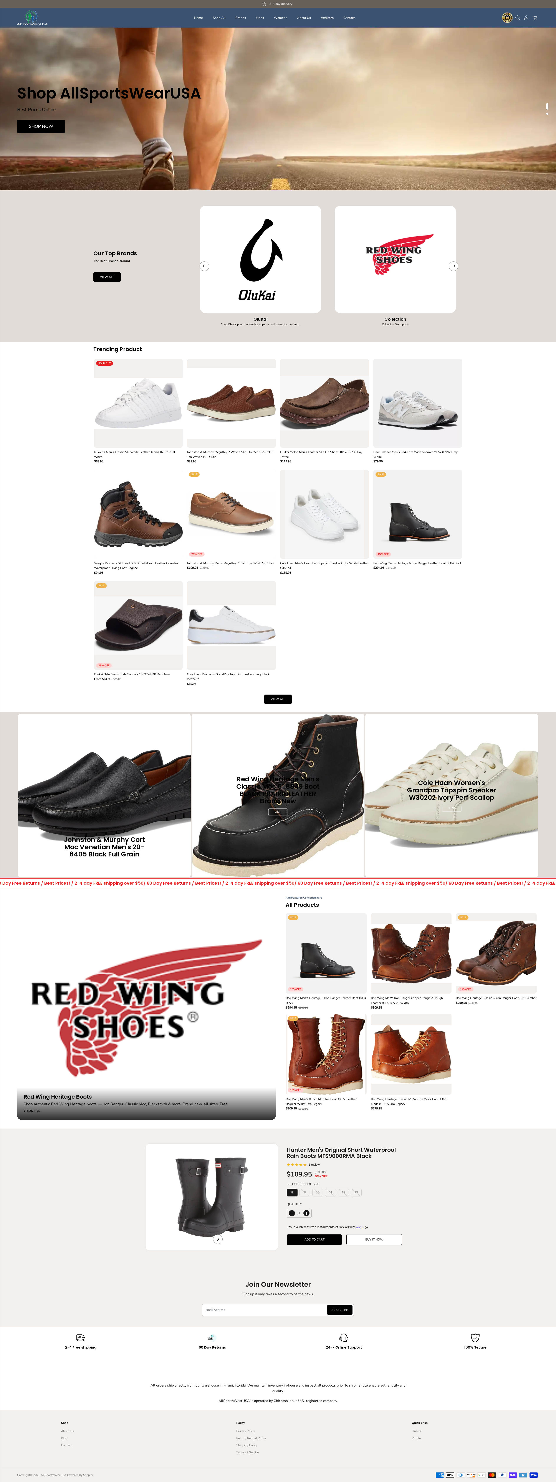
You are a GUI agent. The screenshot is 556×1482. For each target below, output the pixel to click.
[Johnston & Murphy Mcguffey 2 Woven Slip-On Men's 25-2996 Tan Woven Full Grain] (231, 403)
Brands (240, 17)
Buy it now (374, 1239)
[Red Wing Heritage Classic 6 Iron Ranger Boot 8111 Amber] (496, 953)
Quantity (294, 1204)
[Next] (453, 266)
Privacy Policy (245, 1431)
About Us (304, 17)
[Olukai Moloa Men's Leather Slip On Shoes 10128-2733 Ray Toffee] (324, 403)
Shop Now (41, 126)
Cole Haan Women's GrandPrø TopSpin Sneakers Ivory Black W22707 (228, 676)
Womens (280, 17)
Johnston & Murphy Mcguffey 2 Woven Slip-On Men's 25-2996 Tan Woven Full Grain (230, 454)
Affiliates (327, 17)
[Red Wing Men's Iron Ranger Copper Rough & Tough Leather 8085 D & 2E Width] (411, 953)
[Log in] (526, 17)
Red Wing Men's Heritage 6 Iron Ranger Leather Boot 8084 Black (417, 563)
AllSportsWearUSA (53, 1475)
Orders (416, 1431)
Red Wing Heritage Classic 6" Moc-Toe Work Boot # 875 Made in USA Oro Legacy (409, 1101)
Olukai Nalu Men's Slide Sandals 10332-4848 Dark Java (132, 674)
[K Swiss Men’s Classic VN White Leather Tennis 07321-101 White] (138, 403)
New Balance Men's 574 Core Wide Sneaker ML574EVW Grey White (415, 454)
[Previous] (204, 266)
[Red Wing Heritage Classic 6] (411, 1054)
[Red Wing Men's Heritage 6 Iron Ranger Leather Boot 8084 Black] (417, 514)
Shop (104, 865)
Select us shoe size (303, 1184)
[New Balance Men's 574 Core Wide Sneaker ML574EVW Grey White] (417, 403)
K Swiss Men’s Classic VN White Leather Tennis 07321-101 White (134, 454)
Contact (349, 17)
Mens (260, 17)
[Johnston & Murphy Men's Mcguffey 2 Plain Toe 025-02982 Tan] (231, 514)
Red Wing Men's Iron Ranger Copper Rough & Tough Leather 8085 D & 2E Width (407, 1000)
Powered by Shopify (80, 1475)
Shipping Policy (246, 1445)
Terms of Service (247, 1452)
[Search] (517, 17)
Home (198, 17)
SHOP (278, 811)
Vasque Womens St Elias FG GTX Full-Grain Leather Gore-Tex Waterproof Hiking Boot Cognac (136, 565)
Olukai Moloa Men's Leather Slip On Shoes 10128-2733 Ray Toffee (321, 454)
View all (278, 699)
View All (107, 277)
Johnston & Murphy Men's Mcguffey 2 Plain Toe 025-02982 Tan (230, 563)
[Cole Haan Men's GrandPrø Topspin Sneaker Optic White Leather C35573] (324, 514)
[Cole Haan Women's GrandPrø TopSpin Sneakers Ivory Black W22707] (231, 625)
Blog (64, 1438)
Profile (416, 1438)
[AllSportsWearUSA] (32, 18)
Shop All (219, 17)
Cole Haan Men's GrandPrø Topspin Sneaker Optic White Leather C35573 (324, 565)
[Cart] (535, 17)
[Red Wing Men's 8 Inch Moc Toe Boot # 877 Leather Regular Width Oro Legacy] (326, 1054)
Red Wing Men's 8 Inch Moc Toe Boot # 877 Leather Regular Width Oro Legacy (321, 1101)
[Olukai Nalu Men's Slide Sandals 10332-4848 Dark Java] (138, 625)
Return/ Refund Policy (251, 1438)
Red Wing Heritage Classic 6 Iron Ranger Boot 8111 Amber (496, 998)
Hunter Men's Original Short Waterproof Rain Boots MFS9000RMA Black (341, 1153)
